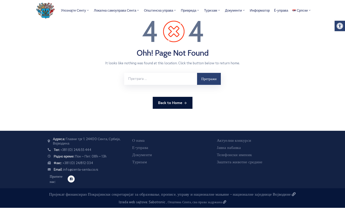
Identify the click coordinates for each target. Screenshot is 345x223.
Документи (233, 10)
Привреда (188, 10)
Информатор (260, 10)
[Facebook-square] (71, 178)
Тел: (72, 150)
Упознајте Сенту (73, 10)
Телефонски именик (234, 154)
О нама (138, 140)
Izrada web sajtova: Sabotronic (142, 202)
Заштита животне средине (240, 162)
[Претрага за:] (160, 79)
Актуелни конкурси (234, 140)
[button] (340, 26)
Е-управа (140, 147)
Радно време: (80, 156)
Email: (76, 169)
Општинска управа (158, 10)
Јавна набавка (229, 147)
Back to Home (170, 102)
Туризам (210, 10)
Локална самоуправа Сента (115, 10)
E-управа (281, 10)
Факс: (73, 163)
